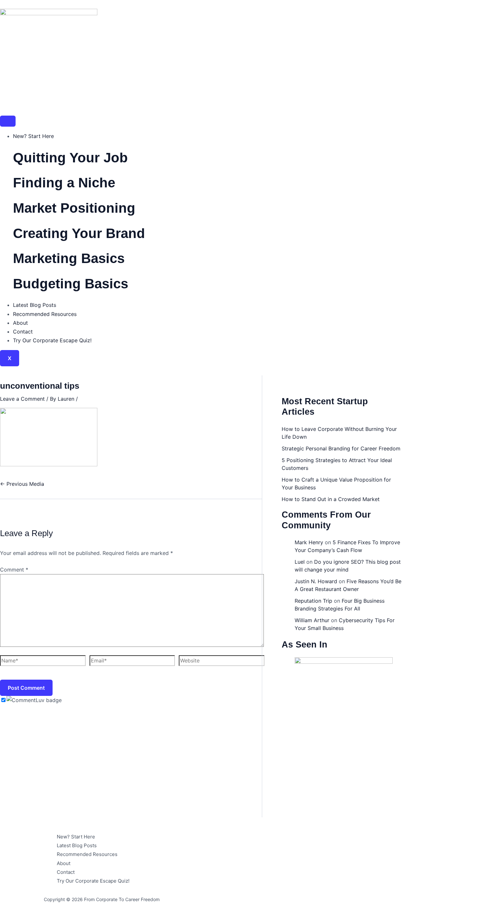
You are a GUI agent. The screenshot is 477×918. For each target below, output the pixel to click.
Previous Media (22, 484)
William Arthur (312, 620)
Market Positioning (74, 208)
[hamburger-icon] (8, 121)
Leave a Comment (22, 399)
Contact (23, 331)
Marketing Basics (69, 258)
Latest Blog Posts (34, 305)
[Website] (221, 662)
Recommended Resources (45, 314)
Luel (300, 562)
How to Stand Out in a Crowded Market (331, 499)
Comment (14, 569)
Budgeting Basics (70, 283)
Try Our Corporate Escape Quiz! (52, 340)
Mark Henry (309, 542)
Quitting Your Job (70, 157)
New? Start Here (33, 136)
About (20, 323)
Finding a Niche (64, 182)
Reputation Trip (313, 600)
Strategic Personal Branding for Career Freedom (341, 448)
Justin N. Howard (316, 581)
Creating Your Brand (79, 233)
